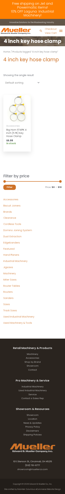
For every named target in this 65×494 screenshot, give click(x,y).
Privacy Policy (32, 426)
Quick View (17, 119)
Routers (8, 292)
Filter (9, 187)
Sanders (8, 298)
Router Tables (11, 286)
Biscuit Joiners (11, 205)
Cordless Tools (12, 224)
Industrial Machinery (15, 261)
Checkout (51, 29)
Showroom (32, 365)
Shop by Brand (32, 362)
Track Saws (10, 310)
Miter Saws (9, 279)
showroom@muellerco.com (32, 469)
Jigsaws (8, 267)
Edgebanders (11, 242)
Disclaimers (32, 430)
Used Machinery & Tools (17, 323)
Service (32, 394)
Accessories (10, 199)
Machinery (9, 273)
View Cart (51, 33)
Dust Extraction (12, 236)
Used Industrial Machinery (18, 316)
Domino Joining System (17, 230)
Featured (8, 249)
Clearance (9, 218)
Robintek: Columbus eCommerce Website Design (39, 489)
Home (6, 51)
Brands (7, 212)
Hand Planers (11, 255)
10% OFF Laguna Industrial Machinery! (32, 13)
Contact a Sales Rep (32, 398)
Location (32, 418)
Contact (32, 369)
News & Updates (33, 422)
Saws (6, 304)
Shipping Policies (32, 434)
